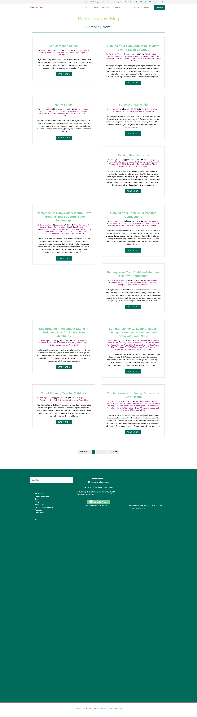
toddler (72, 53)
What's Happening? (42, 496)
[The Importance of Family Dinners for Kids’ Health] (133, 386)
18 (109, 452)
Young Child (63, 55)
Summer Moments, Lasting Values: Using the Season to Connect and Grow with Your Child (133, 332)
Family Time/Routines (129, 56)
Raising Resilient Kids (133, 155)
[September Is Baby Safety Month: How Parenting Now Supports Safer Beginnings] (63, 206)
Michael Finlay (47, 50)
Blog (36, 499)
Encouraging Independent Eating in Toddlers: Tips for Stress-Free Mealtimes (64, 332)
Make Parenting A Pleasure (54, 229)
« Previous (83, 452)
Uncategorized (82, 53)
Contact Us (39, 513)
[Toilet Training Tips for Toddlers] (63, 386)
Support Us (39, 504)
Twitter (88, 487)
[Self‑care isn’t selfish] (63, 39)
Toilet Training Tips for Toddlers (63, 393)
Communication (128, 162)
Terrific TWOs (44, 113)
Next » (115, 452)
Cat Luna (114, 341)
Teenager (119, 58)
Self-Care (64, 53)
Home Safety (64, 104)
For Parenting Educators (44, 507)
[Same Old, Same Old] (133, 97)
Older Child (154, 56)
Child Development (152, 54)
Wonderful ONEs (76, 113)
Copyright (78, 708)
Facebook (94, 482)
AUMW (119, 708)
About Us (38, 510)
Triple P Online (136, 58)
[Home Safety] (63, 97)
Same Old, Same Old (133, 104)
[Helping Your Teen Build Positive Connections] (133, 206)
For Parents (78, 50)
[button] (159, 7)
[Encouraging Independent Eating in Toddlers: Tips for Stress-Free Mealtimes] (63, 321)
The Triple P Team (116, 54)
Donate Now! (100, 502)
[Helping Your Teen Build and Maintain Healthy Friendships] (133, 265)
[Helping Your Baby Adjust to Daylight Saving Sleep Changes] (133, 39)
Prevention (110, 58)
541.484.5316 (140, 508)
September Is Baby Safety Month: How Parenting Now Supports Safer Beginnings (64, 216)
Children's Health (113, 56)
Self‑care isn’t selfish (64, 45)
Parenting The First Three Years (146, 345)
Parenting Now (46, 109)
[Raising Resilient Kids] (133, 148)
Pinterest (105, 482)
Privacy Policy (106, 708)
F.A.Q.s (37, 502)
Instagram (98, 487)
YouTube (109, 487)
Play (58, 53)
